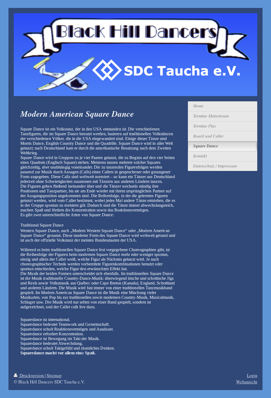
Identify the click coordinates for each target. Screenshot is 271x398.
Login (252, 375)
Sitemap (54, 375)
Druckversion (32, 375)
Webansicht (246, 382)
